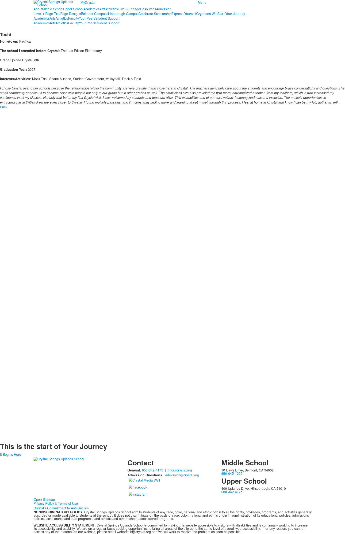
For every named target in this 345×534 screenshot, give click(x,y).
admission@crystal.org (182, 475)
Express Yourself (183, 13)
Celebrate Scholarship (154, 13)
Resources (148, 9)
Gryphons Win (206, 13)
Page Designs (70, 13)
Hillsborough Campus (122, 13)
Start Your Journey (231, 13)
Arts (102, 9)
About (38, 9)
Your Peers (87, 18)
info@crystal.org (180, 470)
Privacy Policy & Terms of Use (56, 503)
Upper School (73, 9)
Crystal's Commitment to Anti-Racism (61, 508)
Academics (91, 9)
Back (3, 106)
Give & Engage (129, 9)
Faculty (73, 18)
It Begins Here (10, 454)
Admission (163, 9)
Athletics (111, 9)
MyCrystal (87, 2)
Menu (202, 2)
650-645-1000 (231, 473)
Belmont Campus (94, 13)
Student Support (107, 18)
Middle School (52, 9)
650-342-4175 (152, 470)
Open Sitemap (44, 499)
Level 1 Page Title (47, 13)
